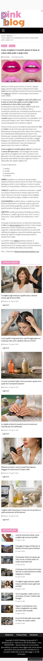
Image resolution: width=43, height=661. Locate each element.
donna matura (15, 225)
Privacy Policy (21, 635)
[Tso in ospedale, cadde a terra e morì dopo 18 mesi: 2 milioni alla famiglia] (7, 597)
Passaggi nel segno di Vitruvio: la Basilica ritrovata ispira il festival (28, 547)
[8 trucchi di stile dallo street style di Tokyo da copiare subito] (7, 621)
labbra (16, 241)
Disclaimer (34, 635)
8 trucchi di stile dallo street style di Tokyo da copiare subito (28, 619)
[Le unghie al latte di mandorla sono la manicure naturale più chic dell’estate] (21, 408)
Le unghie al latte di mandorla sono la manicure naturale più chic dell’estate (19, 425)
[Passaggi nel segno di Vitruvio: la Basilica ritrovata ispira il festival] (7, 549)
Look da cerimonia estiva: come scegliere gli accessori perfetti (27, 536)
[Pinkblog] (12, 19)
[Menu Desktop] (3, 30)
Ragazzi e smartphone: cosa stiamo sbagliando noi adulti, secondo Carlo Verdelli (26, 608)
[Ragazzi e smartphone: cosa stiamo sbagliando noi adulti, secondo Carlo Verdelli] (7, 609)
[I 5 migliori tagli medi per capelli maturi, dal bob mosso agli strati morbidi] (21, 279)
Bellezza (4, 46)
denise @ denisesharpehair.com (27, 251)
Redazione (9, 635)
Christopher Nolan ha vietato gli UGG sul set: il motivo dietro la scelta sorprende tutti (28, 559)
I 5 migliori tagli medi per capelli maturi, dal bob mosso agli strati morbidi (19, 296)
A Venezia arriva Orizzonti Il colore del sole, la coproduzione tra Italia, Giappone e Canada (28, 571)
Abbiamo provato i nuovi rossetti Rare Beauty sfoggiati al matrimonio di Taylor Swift (18, 468)
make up (7, 93)
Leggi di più (5, 305)
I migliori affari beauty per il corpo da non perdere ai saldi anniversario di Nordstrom (21, 511)
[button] (41, 30)
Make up (12, 46)
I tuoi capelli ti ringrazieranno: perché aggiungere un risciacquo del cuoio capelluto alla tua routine (21, 339)
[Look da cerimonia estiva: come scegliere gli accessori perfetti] (7, 538)
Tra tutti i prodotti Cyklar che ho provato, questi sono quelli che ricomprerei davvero (21, 382)
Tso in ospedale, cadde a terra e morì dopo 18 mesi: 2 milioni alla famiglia (28, 596)
